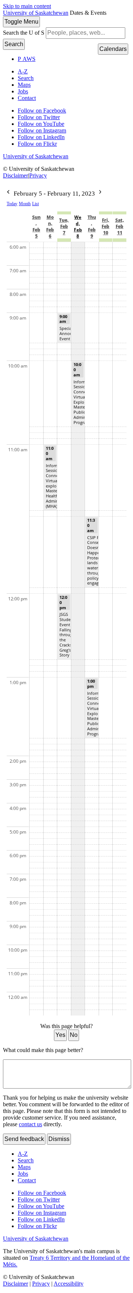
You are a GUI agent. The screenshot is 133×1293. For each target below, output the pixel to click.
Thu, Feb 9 (92, 226)
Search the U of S (23, 33)
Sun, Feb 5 (36, 226)
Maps (24, 85)
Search (13, 44)
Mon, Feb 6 (50, 226)
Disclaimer (15, 175)
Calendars (113, 49)
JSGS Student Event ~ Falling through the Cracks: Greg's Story (67, 634)
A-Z (23, 71)
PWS (26, 59)
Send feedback (24, 1139)
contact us (30, 1124)
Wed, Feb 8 (78, 226)
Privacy (38, 175)
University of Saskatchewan (35, 13)
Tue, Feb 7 (64, 226)
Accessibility (68, 1283)
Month (25, 203)
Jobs (23, 91)
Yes (60, 1035)
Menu (21, 21)
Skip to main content (27, 6)
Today (12, 203)
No (74, 1035)
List (35, 203)
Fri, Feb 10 (105, 226)
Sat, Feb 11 (119, 226)
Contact (27, 98)
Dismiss (58, 1139)
